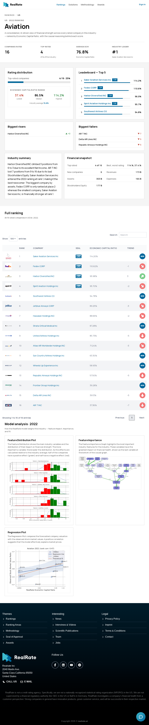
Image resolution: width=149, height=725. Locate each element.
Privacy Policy (112, 619)
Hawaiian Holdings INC (43, 315)
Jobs (57, 642)
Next (141, 417)
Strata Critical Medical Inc (45, 325)
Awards (100, 4)
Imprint (108, 625)
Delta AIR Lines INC (88, 139)
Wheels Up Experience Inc (45, 365)
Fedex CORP (90, 87)
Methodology (87, 4)
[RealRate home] (12, 4)
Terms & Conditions (115, 631)
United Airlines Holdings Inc (46, 335)
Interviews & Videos (65, 625)
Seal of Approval (14, 637)
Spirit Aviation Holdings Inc (97, 103)
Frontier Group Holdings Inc (46, 385)
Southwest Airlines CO (95, 111)
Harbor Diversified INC (95, 95)
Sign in (142, 4)
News (58, 619)
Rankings (61, 4)
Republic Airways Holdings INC (93, 144)
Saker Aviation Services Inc (97, 79)
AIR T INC (83, 133)
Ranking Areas (13, 625)
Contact (109, 637)
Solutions (73, 4)
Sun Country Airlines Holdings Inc (48, 355)
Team (58, 637)
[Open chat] (141, 716)
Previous (119, 417)
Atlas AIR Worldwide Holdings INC (49, 345)
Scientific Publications (66, 631)
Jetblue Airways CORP (43, 306)
